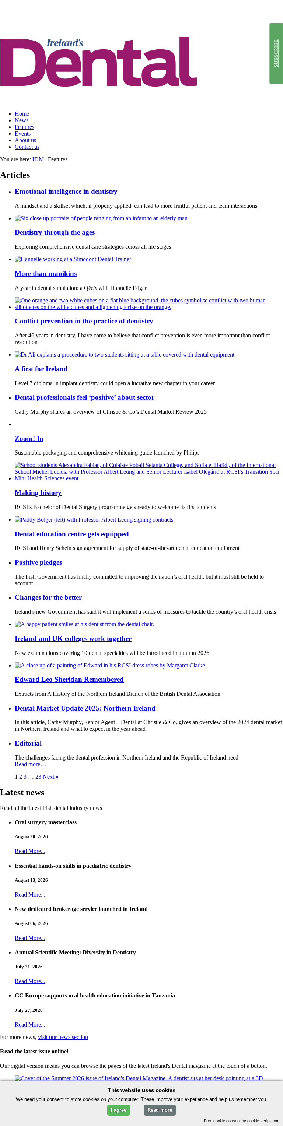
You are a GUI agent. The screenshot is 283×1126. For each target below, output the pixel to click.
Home (22, 114)
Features (24, 127)
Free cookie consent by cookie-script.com (241, 1121)
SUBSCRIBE (275, 53)
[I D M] (141, 101)
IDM (38, 159)
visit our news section (63, 1037)
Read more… (30, 764)
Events (23, 133)
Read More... (30, 851)
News (21, 120)
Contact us (27, 147)
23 (38, 777)
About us (25, 140)
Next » (51, 777)
